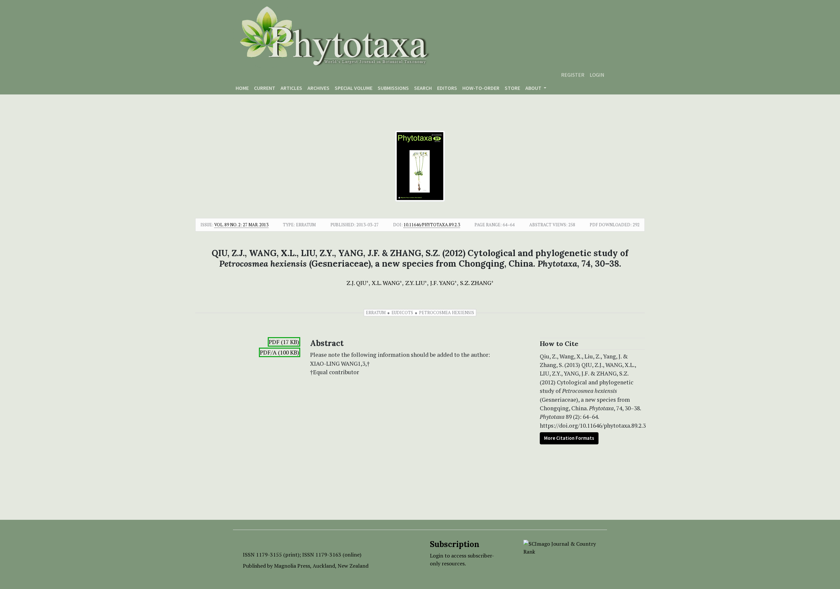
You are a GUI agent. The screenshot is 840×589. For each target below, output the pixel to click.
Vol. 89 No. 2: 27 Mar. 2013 (241, 225)
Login (597, 74)
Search (423, 88)
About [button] (533, 88)
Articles (291, 88)
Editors (447, 88)
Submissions (393, 88)
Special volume (353, 88)
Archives (318, 88)
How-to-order (480, 88)
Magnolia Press (292, 565)
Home (242, 88)
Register (572, 74)
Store (512, 88)
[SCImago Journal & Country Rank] (560, 547)
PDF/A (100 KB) (279, 352)
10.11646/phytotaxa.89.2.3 (432, 225)
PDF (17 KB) (284, 342)
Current (264, 88)
